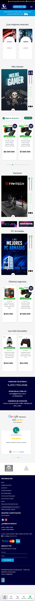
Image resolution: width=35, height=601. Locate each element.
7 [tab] (15, 164)
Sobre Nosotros (6, 485)
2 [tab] (8, 164)
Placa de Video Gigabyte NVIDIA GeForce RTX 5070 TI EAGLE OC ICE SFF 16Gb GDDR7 (25, 306)
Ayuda (3, 501)
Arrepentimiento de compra (10, 507)
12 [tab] (22, 164)
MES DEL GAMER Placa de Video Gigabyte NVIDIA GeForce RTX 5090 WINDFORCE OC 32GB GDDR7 (9, 145)
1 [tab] (6, 164)
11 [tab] (21, 164)
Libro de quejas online (8, 509)
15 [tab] (26, 164)
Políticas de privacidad (8, 496)
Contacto (4, 488)
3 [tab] (9, 164)
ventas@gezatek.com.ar (17, 394)
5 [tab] (12, 164)
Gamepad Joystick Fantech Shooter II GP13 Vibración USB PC (9, 355)
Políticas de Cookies (7, 498)
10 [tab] (19, 164)
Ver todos (28, 118)
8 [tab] (16, 164)
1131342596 (18, 396)
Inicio (2, 482)
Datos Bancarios (6, 493)
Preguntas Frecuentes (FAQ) (9, 504)
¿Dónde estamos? (6, 490)
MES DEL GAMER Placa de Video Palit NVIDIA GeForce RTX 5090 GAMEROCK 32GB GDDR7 (25, 144)
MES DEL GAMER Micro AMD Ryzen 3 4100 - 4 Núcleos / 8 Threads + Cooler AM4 (25, 355)
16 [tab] (28, 164)
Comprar (30, 108)
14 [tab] (25, 164)
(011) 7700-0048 (18, 385)
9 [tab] (18, 164)
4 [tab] (18, 457)
